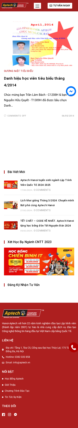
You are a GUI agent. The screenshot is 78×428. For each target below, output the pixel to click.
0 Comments (42, 189)
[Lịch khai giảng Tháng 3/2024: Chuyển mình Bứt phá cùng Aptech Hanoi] (11, 205)
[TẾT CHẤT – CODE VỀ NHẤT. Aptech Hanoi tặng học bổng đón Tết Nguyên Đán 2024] (11, 225)
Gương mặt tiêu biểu (18, 70)
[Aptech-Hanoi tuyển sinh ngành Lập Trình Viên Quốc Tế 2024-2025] (11, 185)
